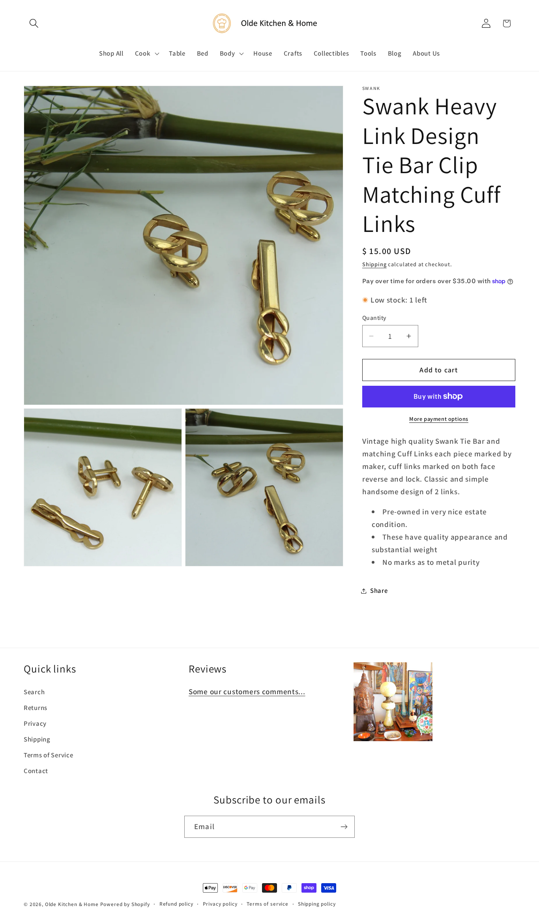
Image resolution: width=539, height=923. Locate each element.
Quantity (374, 317)
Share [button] (379, 590)
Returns (35, 707)
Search (34, 692)
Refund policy (176, 904)
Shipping (374, 264)
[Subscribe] (343, 827)
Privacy (35, 723)
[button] (34, 23)
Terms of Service (48, 755)
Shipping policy (317, 904)
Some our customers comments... (247, 691)
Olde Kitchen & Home (72, 904)
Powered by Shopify (125, 904)
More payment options (438, 418)
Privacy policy (220, 904)
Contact (36, 770)
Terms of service (267, 904)
